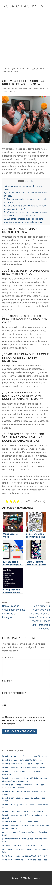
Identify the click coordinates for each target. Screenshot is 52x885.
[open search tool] (42, 6)
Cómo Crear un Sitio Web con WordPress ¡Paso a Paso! (25, 860)
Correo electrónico (14, 693)
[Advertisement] (26, 39)
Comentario (9, 657)
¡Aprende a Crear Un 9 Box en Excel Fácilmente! (22, 845)
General (7, 69)
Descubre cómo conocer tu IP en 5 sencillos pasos (23, 811)
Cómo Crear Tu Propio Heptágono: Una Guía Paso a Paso (25, 856)
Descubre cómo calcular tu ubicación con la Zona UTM (24, 768)
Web (4, 705)
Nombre (7, 681)
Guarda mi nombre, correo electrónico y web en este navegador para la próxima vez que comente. (24, 720)
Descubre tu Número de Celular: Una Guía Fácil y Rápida (25, 756)
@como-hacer (10, 88)
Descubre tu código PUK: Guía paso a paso (20, 822)
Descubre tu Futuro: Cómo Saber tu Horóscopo (22, 760)
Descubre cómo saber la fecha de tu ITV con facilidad (24, 764)
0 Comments (11, 92)
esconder (29, 181)
